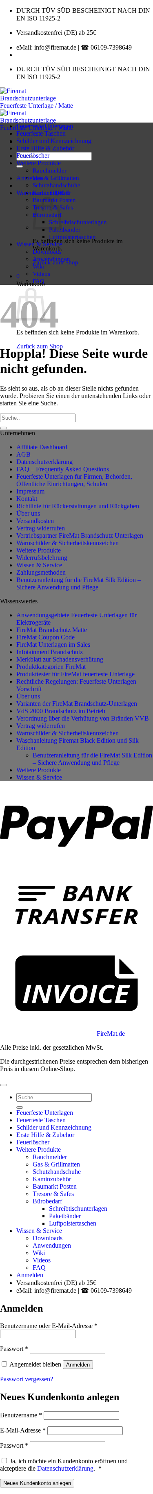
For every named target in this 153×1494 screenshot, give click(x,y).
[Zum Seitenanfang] (3, 1085)
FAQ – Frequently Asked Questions (62, 469)
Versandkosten (35, 520)
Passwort (14, 1348)
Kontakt (26, 498)
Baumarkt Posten (55, 1186)
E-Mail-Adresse (23, 1430)
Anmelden (78, 1365)
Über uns (28, 513)
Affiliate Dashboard (41, 446)
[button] (29, 178)
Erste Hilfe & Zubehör (45, 148)
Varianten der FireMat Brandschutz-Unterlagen (76, 703)
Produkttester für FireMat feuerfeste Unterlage (75, 674)
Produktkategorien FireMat (51, 666)
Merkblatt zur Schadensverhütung (59, 659)
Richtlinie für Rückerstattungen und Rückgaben (77, 506)
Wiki (38, 266)
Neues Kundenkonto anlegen (37, 1483)
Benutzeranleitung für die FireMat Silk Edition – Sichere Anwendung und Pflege (78, 583)
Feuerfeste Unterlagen (44, 126)
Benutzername (21, 1415)
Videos (41, 273)
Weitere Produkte (38, 162)
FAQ (38, 280)
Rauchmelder (50, 170)
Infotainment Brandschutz (49, 651)
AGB (23, 454)
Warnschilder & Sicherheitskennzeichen (67, 542)
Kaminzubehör (52, 192)
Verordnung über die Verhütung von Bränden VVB (82, 718)
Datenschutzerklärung (44, 461)
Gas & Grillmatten (56, 177)
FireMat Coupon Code (45, 637)
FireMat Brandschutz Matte (51, 629)
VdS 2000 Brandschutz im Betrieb (60, 710)
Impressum (30, 491)
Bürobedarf (47, 1201)
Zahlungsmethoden (41, 572)
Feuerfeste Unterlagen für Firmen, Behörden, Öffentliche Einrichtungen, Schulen (74, 480)
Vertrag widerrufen (40, 528)
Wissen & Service (39, 244)
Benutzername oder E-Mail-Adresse (49, 1325)
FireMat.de (111, 1033)
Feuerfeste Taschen (41, 133)
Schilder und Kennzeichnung (53, 140)
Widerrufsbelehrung (41, 557)
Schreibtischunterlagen (78, 221)
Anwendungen (51, 258)
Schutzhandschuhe (56, 185)
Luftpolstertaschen (72, 236)
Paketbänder (64, 229)
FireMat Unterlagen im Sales (53, 644)
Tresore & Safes (53, 1193)
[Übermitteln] (19, 166)
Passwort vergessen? (26, 1379)
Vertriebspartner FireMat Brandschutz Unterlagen (79, 535)
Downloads (47, 251)
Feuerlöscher (32, 155)
